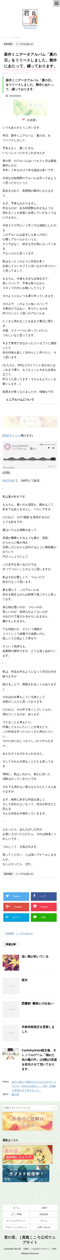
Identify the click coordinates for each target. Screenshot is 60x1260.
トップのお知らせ (24, 933)
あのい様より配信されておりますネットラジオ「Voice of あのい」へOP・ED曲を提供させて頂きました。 (34, 1086)
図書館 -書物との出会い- (38, 1003)
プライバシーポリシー (16, 1227)
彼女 (25, 980)
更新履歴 (10, 933)
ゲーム (43, 1221)
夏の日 (15, 1094)
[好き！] (23, 119)
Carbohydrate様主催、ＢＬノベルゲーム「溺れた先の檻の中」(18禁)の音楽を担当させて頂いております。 (39, 1060)
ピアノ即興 (16, 1214)
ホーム (16, 1208)
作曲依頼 (44, 1214)
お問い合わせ (43, 1227)
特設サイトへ (12, 435)
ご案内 (43, 1208)
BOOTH (7, 480)
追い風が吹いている (35, 956)
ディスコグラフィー (16, 1221)
